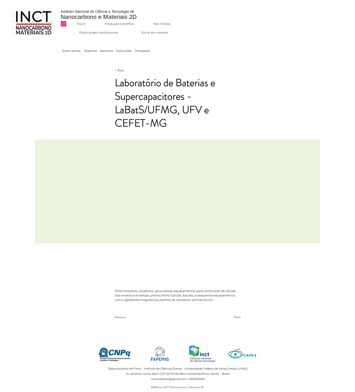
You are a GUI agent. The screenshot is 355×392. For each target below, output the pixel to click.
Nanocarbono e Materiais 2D (99, 17)
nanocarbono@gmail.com (169, 379)
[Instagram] (63, 23)
